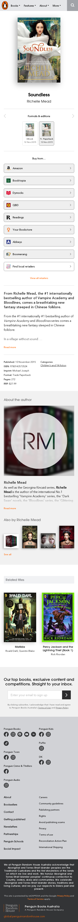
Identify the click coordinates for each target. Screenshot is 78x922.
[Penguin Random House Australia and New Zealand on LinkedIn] (33, 734)
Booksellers (10, 804)
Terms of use (46, 834)
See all (7, 554)
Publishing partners (49, 809)
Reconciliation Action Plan (53, 840)
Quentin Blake (27, 651)
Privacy (42, 828)
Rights (42, 816)
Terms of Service (35, 898)
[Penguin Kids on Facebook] (41, 734)
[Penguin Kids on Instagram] (48, 734)
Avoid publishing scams (52, 822)
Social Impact (12, 848)
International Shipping (51, 847)
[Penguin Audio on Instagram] (6, 785)
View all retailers (39, 278)
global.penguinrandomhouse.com (24, 916)
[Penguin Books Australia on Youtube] (26, 734)
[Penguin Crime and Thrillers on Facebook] (6, 771)
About (7, 797)
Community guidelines (51, 803)
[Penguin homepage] (5, 5)
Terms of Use (44, 707)
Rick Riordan (58, 654)
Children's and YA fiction (53, 365)
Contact (9, 811)
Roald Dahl (11, 651)
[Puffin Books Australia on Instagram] (41, 748)
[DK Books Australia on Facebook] (41, 762)
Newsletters (10, 826)
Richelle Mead (39, 101)
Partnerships (11, 834)
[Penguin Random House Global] (14, 907)
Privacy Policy (62, 707)
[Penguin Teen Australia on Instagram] (13, 757)
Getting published (14, 819)
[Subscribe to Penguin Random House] (66, 694)
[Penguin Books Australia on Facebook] (6, 734)
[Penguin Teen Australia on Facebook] (6, 757)
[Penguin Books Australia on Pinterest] (19, 734)
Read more (10, 347)
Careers (43, 797)
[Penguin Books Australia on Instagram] (13, 734)
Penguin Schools (13, 841)
